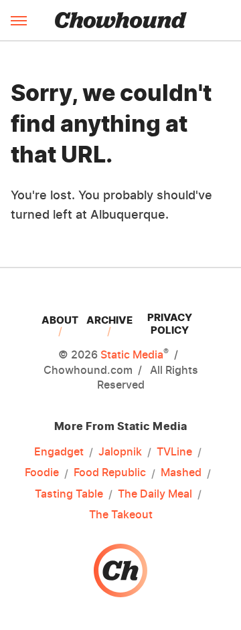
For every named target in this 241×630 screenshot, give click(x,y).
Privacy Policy (169, 323)
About (60, 320)
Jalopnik (120, 451)
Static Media (131, 354)
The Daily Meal (155, 493)
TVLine (174, 451)
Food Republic (110, 472)
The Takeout (121, 514)
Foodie (42, 472)
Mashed (181, 472)
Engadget (59, 451)
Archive (109, 320)
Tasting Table (69, 493)
